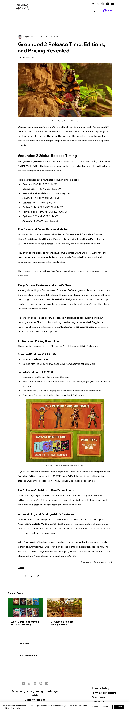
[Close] (126, 706)
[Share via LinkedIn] (31, 576)
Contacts (98, 701)
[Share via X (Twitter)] (25, 576)
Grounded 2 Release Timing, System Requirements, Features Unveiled (64, 623)
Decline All (106, 706)
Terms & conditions (103, 693)
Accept (119, 706)
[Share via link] (38, 576)
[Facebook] (102, 4)
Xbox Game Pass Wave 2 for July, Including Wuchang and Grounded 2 (25, 623)
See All (119, 593)
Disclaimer (98, 697)
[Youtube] (112, 4)
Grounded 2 (86, 562)
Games (21, 568)
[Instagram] (93, 4)
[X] (98, 4)
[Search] (94, 11)
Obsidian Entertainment (102, 562)
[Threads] (107, 4)
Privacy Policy (100, 688)
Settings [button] (94, 706)
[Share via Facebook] (19, 576)
